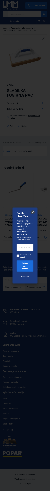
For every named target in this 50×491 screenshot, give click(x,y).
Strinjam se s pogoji (25, 256)
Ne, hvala (25, 276)
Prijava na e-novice (25, 266)
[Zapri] (33, 212)
